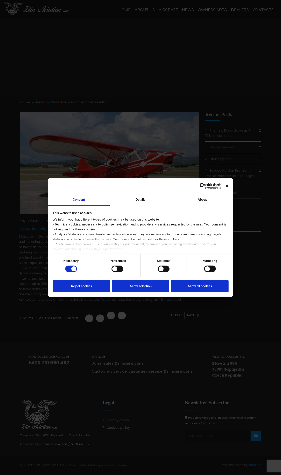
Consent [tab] (79, 199)
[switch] (117, 269)
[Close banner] (227, 186)
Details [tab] (141, 199)
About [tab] (202, 199)
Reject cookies (81, 286)
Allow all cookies (200, 286)
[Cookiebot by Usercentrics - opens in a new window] (203, 186)
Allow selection (141, 286)
